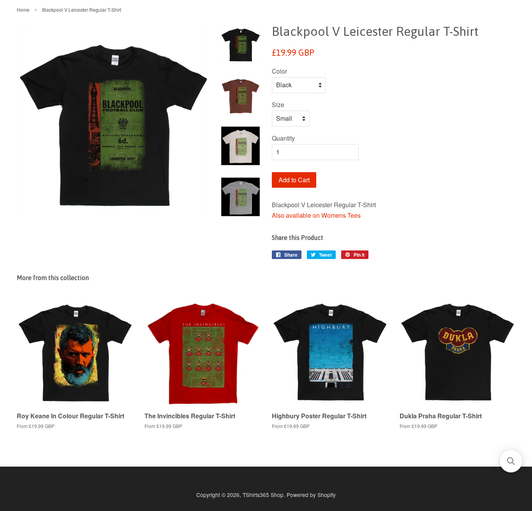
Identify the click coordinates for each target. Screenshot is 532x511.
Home (23, 9)
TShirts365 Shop (263, 495)
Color (279, 71)
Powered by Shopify (311, 495)
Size (278, 104)
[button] (511, 461)
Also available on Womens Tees (316, 215)
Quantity (283, 138)
